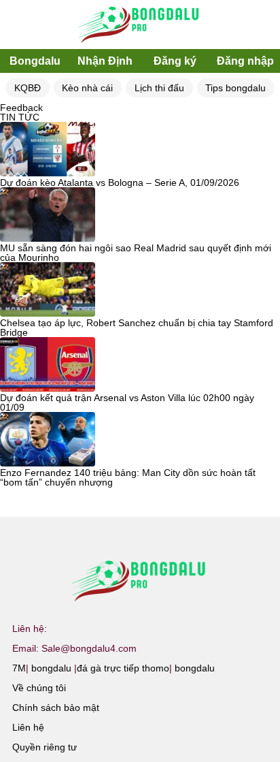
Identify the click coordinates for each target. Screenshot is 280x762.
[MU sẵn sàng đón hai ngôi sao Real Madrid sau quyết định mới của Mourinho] (47, 215)
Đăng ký (175, 61)
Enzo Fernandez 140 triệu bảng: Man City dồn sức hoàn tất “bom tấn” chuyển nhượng (128, 477)
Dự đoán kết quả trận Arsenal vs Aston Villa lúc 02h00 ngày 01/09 (127, 402)
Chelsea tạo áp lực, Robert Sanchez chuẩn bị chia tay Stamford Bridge (136, 327)
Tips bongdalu (235, 87)
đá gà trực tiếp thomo (123, 668)
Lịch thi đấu (159, 87)
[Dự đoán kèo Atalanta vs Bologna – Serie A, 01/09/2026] (47, 150)
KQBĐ (27, 87)
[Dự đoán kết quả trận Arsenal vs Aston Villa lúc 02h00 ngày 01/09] (47, 365)
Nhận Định (105, 61)
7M (19, 668)
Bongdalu (35, 61)
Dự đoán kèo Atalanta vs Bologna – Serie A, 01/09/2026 (119, 182)
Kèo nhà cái (87, 87)
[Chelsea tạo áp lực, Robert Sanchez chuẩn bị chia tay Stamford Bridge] (47, 290)
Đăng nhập (245, 61)
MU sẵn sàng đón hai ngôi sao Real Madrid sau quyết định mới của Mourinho (135, 252)
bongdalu (51, 668)
